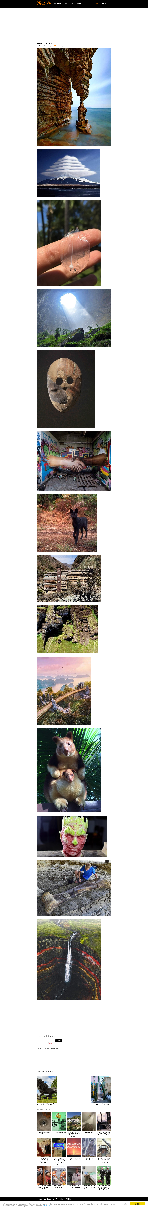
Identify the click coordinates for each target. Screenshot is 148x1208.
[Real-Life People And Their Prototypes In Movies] (44, 1184)
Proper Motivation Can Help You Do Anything (74, 1159)
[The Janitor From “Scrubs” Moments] (74, 1184)
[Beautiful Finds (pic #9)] (67, 653)
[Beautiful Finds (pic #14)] (69, 999)
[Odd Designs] (89, 1130)
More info (46, 1205)
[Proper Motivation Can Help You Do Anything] (74, 1157)
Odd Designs (89, 1132)
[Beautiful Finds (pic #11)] (69, 812)
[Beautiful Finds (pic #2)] (68, 196)
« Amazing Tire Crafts (46, 1104)
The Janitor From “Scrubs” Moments (74, 1186)
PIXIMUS (44, 2)
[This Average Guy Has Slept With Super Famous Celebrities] (104, 1130)
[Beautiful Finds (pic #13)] (74, 915)
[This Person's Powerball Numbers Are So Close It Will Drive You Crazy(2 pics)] (59, 1157)
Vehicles (106, 3)
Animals (58, 3)
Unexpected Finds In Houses (43, 1132)
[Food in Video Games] (59, 1130)
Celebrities (77, 3)
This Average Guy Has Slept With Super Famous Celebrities (104, 1133)
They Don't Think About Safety (59, 1186)
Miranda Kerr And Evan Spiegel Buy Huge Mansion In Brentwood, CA (74, 1134)
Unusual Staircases (102, 1104)
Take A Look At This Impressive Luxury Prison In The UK (89, 1187)
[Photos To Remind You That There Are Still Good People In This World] (104, 1157)
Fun (88, 3)
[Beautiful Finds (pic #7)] (67, 551)
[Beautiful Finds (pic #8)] (69, 601)
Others (96, 3)
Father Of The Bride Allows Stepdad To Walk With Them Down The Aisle (104, 1188)
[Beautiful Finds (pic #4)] (74, 347)
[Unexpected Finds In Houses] (44, 1130)
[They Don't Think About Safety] (59, 1184)
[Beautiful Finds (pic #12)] (72, 856)
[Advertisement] (74, 25)
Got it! (137, 1204)
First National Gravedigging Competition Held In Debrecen (44, 1160)
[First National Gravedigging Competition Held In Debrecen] (44, 1157)
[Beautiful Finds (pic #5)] (66, 427)
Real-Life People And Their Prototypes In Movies (44, 1187)
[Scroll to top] (132, 1199)
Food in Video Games (59, 1132)
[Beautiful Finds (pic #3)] (69, 285)
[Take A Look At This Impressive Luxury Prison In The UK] (89, 1184)
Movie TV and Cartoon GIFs (89, 1158)
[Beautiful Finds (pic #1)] (74, 145)
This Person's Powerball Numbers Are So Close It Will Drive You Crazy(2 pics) (59, 1161)
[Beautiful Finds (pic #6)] (74, 490)
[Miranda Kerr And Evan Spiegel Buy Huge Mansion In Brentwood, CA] (74, 1130)
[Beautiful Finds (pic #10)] (64, 724)
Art (67, 3)
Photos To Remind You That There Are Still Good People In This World (104, 1160)
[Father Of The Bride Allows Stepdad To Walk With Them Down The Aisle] (104, 1184)
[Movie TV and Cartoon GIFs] (89, 1157)
